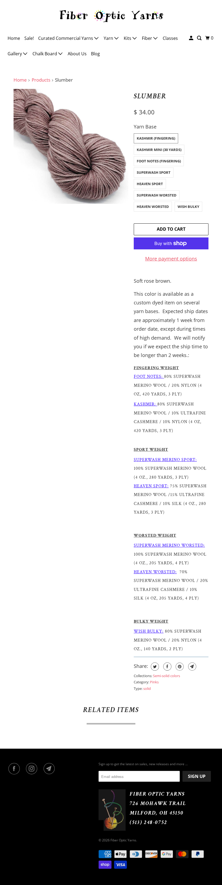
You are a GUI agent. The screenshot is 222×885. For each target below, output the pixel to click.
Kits (128, 38)
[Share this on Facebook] (166, 666)
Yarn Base (145, 126)
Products (41, 80)
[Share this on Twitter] (154, 666)
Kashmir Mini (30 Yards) (159, 149)
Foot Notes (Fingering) (159, 161)
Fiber (147, 38)
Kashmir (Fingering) (156, 138)
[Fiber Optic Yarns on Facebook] (15, 768)
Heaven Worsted (153, 206)
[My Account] (191, 38)
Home (14, 38)
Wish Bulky (188, 206)
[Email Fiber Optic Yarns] (50, 768)
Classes (170, 38)
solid (147, 688)
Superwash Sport (154, 172)
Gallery (15, 54)
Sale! (29, 38)
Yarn (109, 38)
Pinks (154, 682)
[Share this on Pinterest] (179, 666)
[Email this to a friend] (191, 666)
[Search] (199, 38)
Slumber (150, 96)
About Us (77, 54)
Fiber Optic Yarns (123, 840)
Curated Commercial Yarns (66, 38)
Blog (95, 54)
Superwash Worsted (157, 195)
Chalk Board (45, 54)
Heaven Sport (150, 183)
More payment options (171, 258)
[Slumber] (71, 146)
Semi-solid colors (166, 675)
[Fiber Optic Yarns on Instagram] (33, 768)
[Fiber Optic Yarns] (111, 15)
